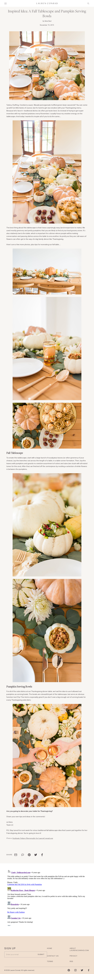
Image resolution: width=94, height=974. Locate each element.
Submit (65, 497)
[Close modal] (84, 468)
